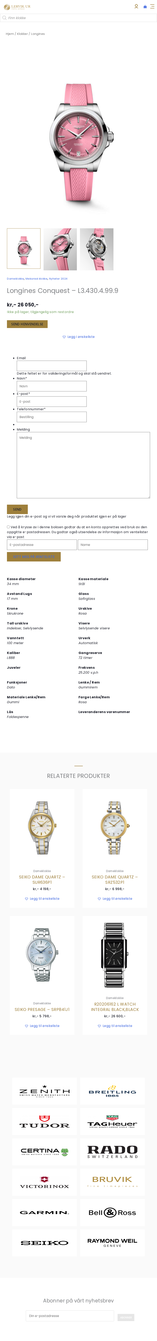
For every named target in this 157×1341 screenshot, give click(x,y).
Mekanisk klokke (36, 278)
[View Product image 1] (23, 248)
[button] (143, 53)
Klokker (22, 34)
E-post (23, 393)
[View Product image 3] (96, 249)
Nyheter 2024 (58, 278)
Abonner (126, 1317)
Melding (23, 429)
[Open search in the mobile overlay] (78, 18)
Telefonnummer (31, 409)
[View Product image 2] (60, 249)
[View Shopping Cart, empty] (145, 7)
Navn (22, 378)
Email (21, 358)
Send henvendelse (27, 324)
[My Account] (136, 7)
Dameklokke (15, 278)
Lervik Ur (17, 6)
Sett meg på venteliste (34, 556)
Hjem (10, 34)
